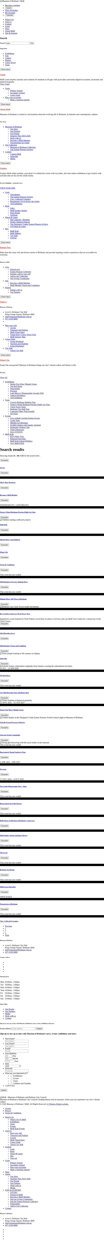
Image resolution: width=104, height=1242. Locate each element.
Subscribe (3, 658)
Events (16, 1078)
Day (14, 1056)
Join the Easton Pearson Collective (12, 722)
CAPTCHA (10, 1086)
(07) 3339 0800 (11, 319)
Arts (6, 56)
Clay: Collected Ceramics (9, 921)
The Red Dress (5, 676)
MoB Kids (3, 525)
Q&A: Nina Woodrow (7, 482)
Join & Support (11, 33)
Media (7, 1014)
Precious (3, 769)
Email (8, 1048)
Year (16, 1061)
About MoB (10, 31)
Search (2, 43)
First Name (10, 1039)
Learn (7, 26)
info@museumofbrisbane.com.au (18, 317)
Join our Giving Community (10, 735)
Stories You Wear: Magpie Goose (12, 710)
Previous (8, 926)
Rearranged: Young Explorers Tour (13, 752)
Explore (8, 24)
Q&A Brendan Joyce (7, 633)
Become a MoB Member (8, 495)
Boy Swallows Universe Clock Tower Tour (15, 614)
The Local (3, 853)
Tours (7, 65)
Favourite (4, 460)
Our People (9, 1009)
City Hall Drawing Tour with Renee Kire (14, 693)
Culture (8, 58)
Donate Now (5, 247)
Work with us (10, 1016)
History (8, 60)
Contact (8, 1018)
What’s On (9, 19)
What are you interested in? (16, 1073)
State (7, 1064)
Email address (5, 1028)
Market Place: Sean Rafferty (10, 540)
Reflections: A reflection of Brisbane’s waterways (17, 821)
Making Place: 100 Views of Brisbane (13, 599)
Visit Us (8, 22)
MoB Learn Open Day (8, 887)
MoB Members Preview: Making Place (14, 582)
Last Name (10, 1044)
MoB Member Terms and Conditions (13, 646)
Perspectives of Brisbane (9, 904)
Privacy (8, 1111)
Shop (7, 29)
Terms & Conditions (7, 565)
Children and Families (22, 1083)
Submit (3, 1090)
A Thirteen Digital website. (58, 1104)
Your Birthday (10, 1053)
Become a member (12, 5)
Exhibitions (9, 53)
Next (7, 935)
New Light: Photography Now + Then (13, 786)
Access (2, 468)
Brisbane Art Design (7, 870)
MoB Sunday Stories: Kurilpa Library (13, 835)
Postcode (8, 1068)
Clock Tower (10, 63)
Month (15, 1058)
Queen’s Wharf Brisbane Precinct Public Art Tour (18, 512)
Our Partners (10, 1011)
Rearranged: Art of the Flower (11, 804)
